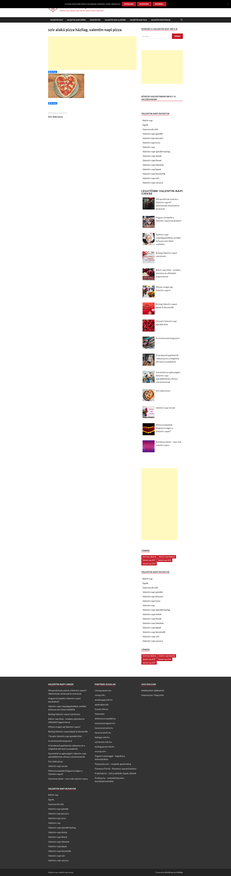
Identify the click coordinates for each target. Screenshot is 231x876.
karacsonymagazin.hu (105, 723)
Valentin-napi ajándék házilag (156, 151)
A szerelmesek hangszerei (168, 338)
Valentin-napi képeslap (167, 557)
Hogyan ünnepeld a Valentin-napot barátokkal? (168, 219)
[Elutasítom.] (228, 4)
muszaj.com (100, 751)
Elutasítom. (144, 4)
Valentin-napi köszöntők (154, 173)
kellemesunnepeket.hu (105, 718)
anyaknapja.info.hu (104, 699)
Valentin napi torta (151, 142)
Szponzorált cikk (150, 129)
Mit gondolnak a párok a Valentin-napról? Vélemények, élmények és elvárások (168, 204)
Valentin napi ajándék (115, 20)
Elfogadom (129, 4)
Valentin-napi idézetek (153, 164)
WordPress (169, 872)
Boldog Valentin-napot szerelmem (166, 254)
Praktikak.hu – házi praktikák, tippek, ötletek (115, 773)
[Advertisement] (92, 53)
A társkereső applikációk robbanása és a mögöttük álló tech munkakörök (167, 358)
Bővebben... (159, 4)
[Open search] (181, 20)
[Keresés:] (162, 36)
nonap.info (100, 695)
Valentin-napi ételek (161, 20)
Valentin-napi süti (151, 178)
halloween (100, 714)
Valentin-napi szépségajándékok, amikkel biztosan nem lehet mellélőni (168, 239)
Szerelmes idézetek (149, 557)
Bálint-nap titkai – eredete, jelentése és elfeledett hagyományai (168, 273)
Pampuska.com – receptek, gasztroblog (113, 764)
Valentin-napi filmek (152, 160)
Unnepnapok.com (103, 690)
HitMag (180, 872)
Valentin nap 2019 (149, 564)
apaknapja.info (102, 704)
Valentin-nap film (138, 20)
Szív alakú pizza (163, 390)
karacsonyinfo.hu (103, 732)
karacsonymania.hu (104, 728)
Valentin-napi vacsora (153, 182)
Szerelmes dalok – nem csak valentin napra (168, 443)
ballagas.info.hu (102, 737)
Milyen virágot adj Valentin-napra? (164, 289)
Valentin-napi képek (76, 20)
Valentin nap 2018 (164, 560)
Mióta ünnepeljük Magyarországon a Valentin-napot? (164, 428)
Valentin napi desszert (153, 138)
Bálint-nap (148, 120)
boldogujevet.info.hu (104, 746)
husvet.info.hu (101, 709)
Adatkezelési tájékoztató (152, 690)
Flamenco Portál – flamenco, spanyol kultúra (115, 768)
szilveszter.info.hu (103, 742)
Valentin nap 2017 (149, 560)
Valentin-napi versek (165, 407)
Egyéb (145, 124)
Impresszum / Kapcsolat (152, 695)
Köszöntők (95, 20)
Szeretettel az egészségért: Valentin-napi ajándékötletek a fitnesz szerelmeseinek (168, 377)
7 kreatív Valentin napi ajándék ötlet (166, 323)
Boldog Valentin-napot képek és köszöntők (166, 306)
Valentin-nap (56, 20)
